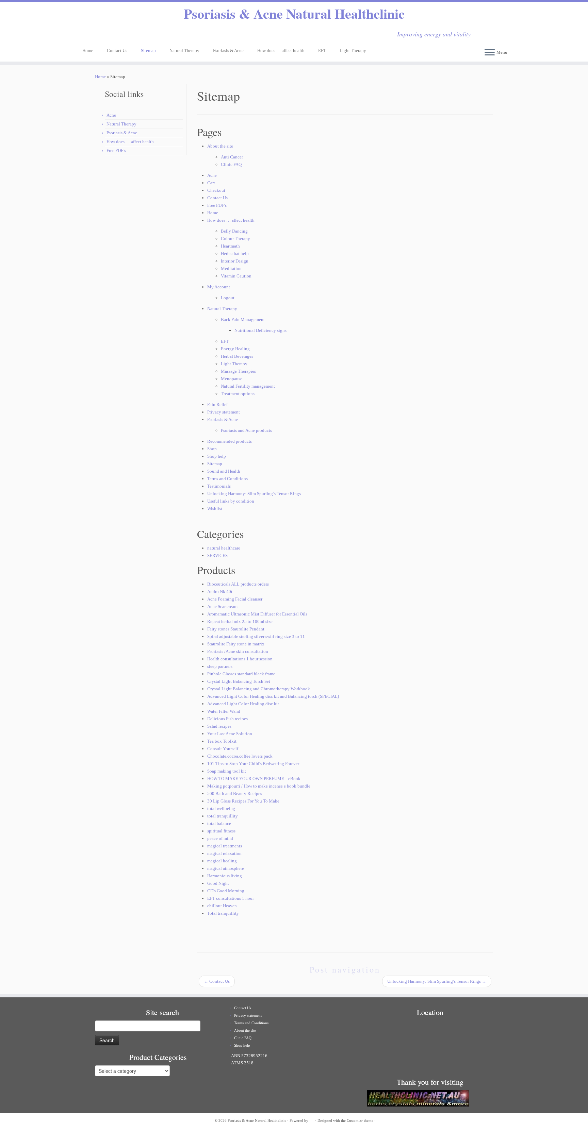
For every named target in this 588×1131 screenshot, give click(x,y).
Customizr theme (360, 1120)
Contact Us (117, 50)
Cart (211, 182)
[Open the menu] (490, 53)
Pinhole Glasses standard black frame (241, 673)
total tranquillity (222, 815)
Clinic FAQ (231, 164)
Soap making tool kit (226, 771)
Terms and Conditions (227, 478)
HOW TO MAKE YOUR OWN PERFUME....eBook (253, 778)
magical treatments (224, 845)
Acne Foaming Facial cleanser (234, 599)
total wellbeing (221, 808)
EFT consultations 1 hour (230, 898)
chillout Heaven (222, 905)
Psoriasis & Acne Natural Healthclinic (294, 13)
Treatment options (238, 393)
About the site (220, 146)
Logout (227, 297)
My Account (218, 286)
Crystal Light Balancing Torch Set (238, 681)
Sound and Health (223, 471)
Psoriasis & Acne (228, 50)
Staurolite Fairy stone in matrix (235, 643)
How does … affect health (281, 50)
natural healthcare (223, 548)
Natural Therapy (184, 50)
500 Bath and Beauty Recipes (234, 793)
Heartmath (230, 246)
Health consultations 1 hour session (240, 658)
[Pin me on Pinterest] (104, 34)
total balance (219, 823)
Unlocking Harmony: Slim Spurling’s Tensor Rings (254, 493)
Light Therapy (353, 50)
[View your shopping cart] (503, 31)
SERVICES (217, 555)
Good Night (218, 883)
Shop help (216, 456)
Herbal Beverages (237, 356)
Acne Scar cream (222, 606)
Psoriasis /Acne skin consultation (237, 651)
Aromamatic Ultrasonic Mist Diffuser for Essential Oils (257, 614)
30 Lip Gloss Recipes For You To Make (243, 801)
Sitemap (148, 50)
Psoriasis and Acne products (246, 430)
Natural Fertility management (248, 386)
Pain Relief (217, 404)
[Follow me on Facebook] (95, 34)
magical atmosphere (225, 868)
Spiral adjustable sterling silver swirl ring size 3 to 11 (256, 636)
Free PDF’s (116, 150)
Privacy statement (223, 412)
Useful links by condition (230, 501)
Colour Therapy (235, 238)
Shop (212, 448)
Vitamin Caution (236, 275)
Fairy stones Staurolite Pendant (235, 628)
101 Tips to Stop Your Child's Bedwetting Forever (253, 763)
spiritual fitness (221, 830)
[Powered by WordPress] (311, 1119)
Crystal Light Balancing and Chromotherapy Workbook (258, 688)
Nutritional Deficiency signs (260, 330)
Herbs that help (235, 253)
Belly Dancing (234, 231)
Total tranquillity (223, 913)
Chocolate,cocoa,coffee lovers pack (240, 756)
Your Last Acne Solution (229, 733)
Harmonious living (224, 875)
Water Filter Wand (223, 711)
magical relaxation (224, 853)
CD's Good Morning (225, 890)
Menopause (231, 378)
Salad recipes (219, 726)
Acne (111, 115)
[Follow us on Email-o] (86, 34)
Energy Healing (235, 348)
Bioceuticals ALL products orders (238, 584)
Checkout (216, 190)
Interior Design (234, 261)
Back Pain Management (243, 319)
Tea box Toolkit (221, 741)
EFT (322, 50)
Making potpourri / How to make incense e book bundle (258, 786)
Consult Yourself (222, 748)
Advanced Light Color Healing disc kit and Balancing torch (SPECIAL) (273, 696)
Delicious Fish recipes (227, 718)
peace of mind (220, 838)
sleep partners (219, 666)
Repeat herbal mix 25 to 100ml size (240, 621)
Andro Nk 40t (219, 591)
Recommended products (229, 441)
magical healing (222, 860)
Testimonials (219, 486)
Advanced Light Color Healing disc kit (243, 703)
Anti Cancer (232, 156)
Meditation (231, 268)
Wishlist (214, 508)
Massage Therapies (238, 371)
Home (87, 50)
